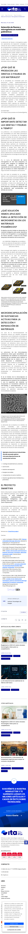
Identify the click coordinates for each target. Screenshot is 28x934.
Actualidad (4, 893)
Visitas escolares (5, 898)
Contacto (22, 4)
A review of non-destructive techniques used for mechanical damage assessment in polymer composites (15, 580)
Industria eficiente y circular (9, 35)
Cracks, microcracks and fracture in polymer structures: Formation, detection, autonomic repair (15, 552)
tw (15, 619)
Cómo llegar (4, 896)
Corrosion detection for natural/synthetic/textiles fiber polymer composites (14, 565)
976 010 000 (5, 872)
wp (25, 619)
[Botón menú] (2, 9)
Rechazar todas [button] (14, 926)
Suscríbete (3, 4)
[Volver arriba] (14, 781)
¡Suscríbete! (21, 196)
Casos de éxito (11, 4)
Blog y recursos (5, 891)
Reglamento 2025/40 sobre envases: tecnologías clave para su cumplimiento (13, 647)
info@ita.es (5, 875)
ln (18, 619)
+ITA (2, 894)
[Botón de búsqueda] (25, 9)
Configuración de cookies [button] (14, 929)
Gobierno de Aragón (13, 841)
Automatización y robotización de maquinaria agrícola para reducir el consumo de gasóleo (12, 759)
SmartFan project (13, 531)
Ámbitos (3, 887)
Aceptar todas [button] (14, 923)
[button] (26, 842)
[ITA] (14, 9)
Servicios (3, 885)
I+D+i (2, 889)
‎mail (22, 619)
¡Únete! (17, 4)
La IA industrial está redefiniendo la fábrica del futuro (12, 681)
